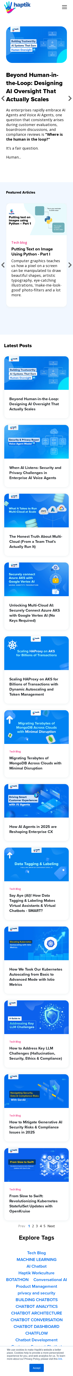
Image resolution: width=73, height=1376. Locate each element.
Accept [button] (36, 1368)
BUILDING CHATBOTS (37, 1299)
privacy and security (36, 1293)
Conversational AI (50, 1279)
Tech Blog (15, 751)
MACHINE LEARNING (37, 1259)
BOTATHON (17, 1279)
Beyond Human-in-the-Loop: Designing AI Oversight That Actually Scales (34, 404)
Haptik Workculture (36, 1273)
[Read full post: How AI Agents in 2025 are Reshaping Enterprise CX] (36, 816)
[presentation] (3, 98)
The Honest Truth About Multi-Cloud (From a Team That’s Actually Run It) (35, 541)
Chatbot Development (36, 1340)
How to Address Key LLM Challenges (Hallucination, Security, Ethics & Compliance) (35, 1053)
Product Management (36, 1286)
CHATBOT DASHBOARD (36, 1326)
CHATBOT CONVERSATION (37, 1319)
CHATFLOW (36, 1333)
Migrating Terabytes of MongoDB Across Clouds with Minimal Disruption (35, 763)
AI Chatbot (37, 1266)
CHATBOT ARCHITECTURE (36, 1313)
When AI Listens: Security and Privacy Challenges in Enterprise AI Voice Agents (35, 472)
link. (60, 1358)
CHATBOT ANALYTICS (37, 1306)
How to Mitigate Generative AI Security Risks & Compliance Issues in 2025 (35, 1127)
